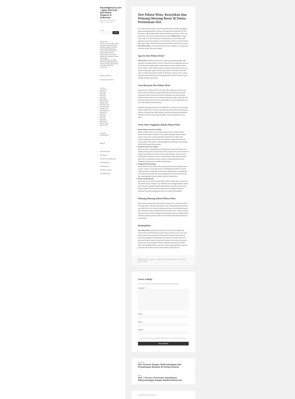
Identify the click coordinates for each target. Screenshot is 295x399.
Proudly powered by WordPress (147, 395)
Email (140, 322)
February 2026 (104, 101)
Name (140, 314)
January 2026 (104, 103)
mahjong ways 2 (104, 166)
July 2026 (102, 92)
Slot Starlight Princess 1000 (108, 60)
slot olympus (103, 155)
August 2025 (103, 112)
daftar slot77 (170, 259)
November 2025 (104, 106)
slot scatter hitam (105, 173)
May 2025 (103, 118)
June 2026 (103, 94)
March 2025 (103, 121)
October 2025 (104, 108)
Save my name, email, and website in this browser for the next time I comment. (163, 338)
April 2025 (103, 119)
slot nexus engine (105, 151)
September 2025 (105, 110)
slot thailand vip (104, 162)
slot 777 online (178, 259)
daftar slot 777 (161, 259)
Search (102, 30)
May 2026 (103, 95)
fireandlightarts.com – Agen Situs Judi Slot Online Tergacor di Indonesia (110, 12)
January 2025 (104, 125)
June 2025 (103, 116)
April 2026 (103, 97)
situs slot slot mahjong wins (108, 159)
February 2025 (104, 123)
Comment (142, 288)
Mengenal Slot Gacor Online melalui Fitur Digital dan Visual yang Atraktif (109, 56)
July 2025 (102, 114)
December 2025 (104, 105)
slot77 (145, 261)
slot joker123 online (105, 170)
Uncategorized (104, 135)
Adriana (152, 259)
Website (141, 330)
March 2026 (103, 99)
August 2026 (103, 90)
